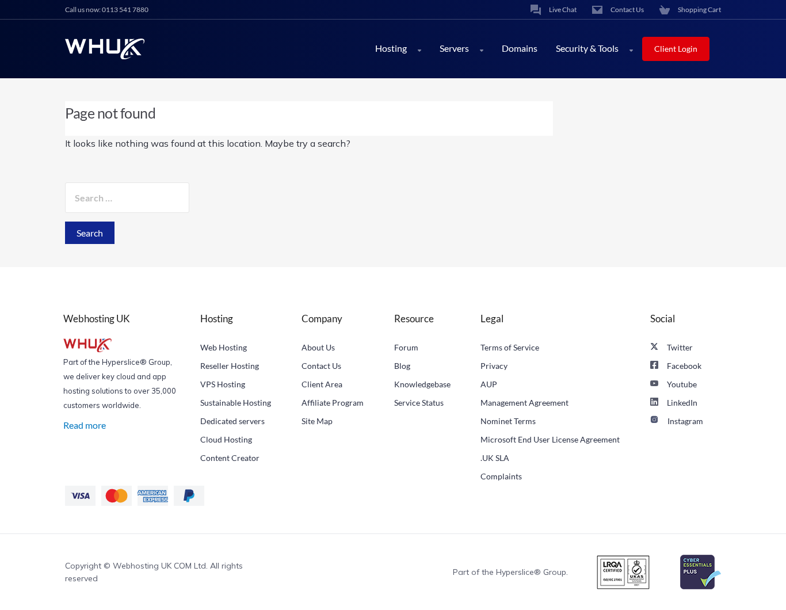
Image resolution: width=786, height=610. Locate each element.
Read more (84, 425)
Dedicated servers (232, 421)
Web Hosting (223, 347)
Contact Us (321, 366)
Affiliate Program (333, 402)
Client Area (322, 384)
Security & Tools (588, 48)
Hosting (392, 48)
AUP (488, 384)
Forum (406, 347)
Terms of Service (509, 347)
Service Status (419, 402)
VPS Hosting (222, 384)
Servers (455, 48)
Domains (519, 48)
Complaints (501, 476)
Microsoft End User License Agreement (550, 439)
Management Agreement (524, 402)
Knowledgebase (422, 384)
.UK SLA (494, 458)
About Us (318, 347)
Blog (402, 366)
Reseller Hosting (229, 366)
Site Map (317, 421)
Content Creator (230, 458)
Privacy (494, 366)
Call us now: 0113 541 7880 (106, 9)
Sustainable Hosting (235, 402)
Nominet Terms (508, 421)
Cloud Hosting (226, 439)
